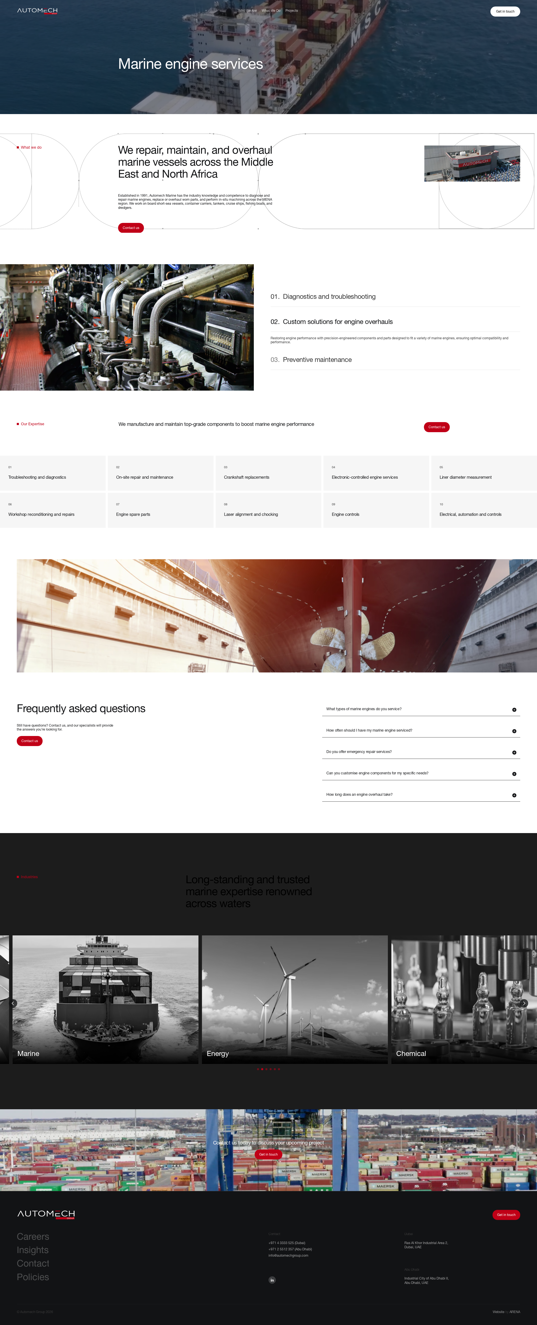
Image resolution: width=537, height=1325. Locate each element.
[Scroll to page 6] (279, 1069)
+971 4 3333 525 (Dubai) (286, 1243)
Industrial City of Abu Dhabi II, (427, 1279)
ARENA (515, 1312)
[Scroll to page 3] (266, 1069)
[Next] (524, 1003)
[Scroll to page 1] (257, 1069)
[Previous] (13, 1003)
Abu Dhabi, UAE (416, 1283)
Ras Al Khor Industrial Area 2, (426, 1243)
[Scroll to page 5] (275, 1069)
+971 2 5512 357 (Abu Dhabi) (290, 1249)
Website (498, 1312)
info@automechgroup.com (288, 1256)
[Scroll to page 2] (262, 1069)
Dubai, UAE (413, 1247)
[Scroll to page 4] (270, 1069)
